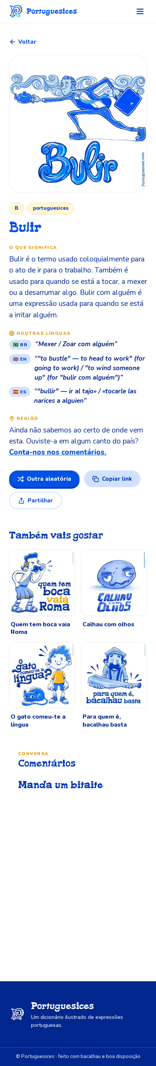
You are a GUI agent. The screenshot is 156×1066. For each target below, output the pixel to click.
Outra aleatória (49, 479)
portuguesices (51, 208)
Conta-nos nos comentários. (57, 452)
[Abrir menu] (140, 11)
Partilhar (40, 500)
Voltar (27, 42)
